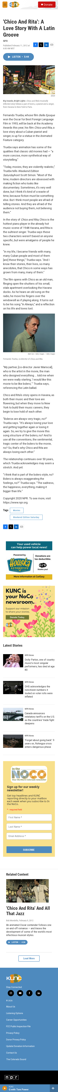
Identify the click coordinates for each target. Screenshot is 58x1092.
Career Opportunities (16, 1020)
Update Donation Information (20, 1046)
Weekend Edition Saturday (26, 517)
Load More (29, 958)
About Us (10, 1007)
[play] (5, 1088)
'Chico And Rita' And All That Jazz (28, 910)
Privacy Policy (12, 1033)
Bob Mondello (12, 920)
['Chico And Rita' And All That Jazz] (27, 891)
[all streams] (54, 1088)
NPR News (29, 655)
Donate (48, 4)
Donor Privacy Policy (16, 1040)
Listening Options (14, 1013)
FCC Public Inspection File (18, 1026)
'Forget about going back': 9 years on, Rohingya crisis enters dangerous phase (39, 743)
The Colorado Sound (16, 1059)
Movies (16, 510)
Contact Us (11, 1053)
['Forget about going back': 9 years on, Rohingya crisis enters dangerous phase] (13, 741)
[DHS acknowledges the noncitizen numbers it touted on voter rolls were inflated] (13, 687)
